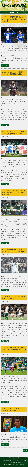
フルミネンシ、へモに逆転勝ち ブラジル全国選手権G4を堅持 (13, 73)
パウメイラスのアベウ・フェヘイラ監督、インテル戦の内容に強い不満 (14, 349)
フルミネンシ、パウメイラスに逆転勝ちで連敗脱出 (13, 297)
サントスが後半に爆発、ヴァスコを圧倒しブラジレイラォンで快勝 (13, 251)
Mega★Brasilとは (6, 460)
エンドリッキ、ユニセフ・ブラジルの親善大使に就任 (13, 409)
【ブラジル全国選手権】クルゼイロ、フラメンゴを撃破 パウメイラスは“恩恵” (13, 19)
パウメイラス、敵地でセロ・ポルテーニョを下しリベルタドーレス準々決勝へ (13, 192)
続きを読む (5, 65)
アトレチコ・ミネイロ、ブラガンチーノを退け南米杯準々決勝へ (13, 133)
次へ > (25, 451)
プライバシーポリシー (18, 460)
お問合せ (18, 462)
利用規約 (13, 462)
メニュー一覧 (14, 12)
